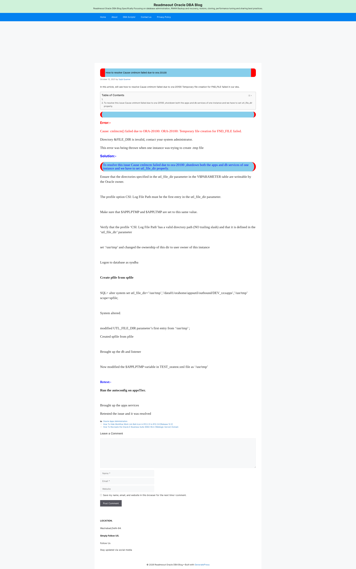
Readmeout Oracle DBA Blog (178, 5)
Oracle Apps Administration (115, 421)
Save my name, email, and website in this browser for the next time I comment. (144, 495)
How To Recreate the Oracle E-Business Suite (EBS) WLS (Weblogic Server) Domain (140, 427)
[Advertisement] (178, 42)
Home (103, 17)
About (114, 17)
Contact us (146, 17)
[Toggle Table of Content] (250, 95)
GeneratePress (202, 564)
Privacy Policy (164, 17)
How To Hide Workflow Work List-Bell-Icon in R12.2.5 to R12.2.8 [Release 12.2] (138, 424)
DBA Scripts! (129, 17)
